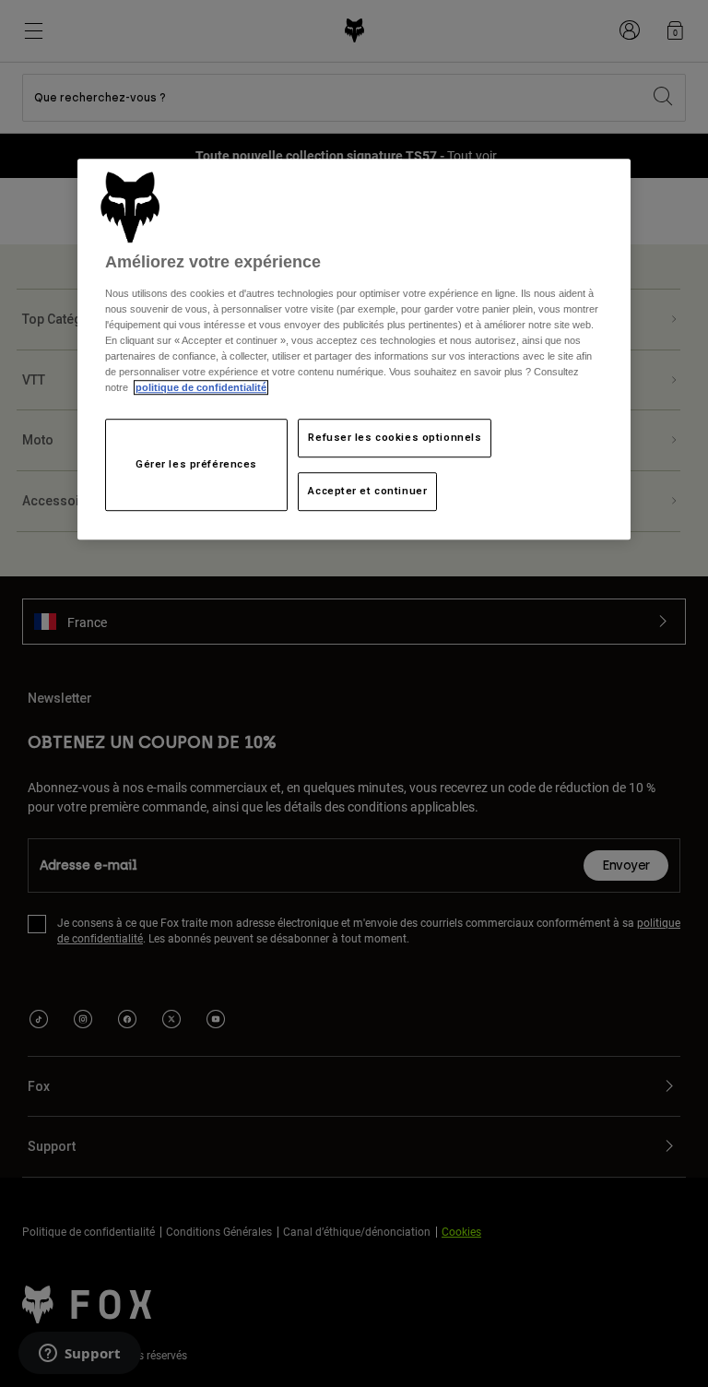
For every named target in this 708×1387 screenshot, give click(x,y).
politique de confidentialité (201, 388)
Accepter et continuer (367, 491)
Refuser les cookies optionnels (394, 438)
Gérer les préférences (196, 464)
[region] (354, 349)
